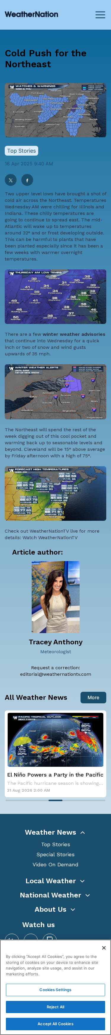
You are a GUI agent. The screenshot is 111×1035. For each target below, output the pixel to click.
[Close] (103, 947)
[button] (55, 832)
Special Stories (55, 854)
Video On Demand (55, 864)
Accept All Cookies (55, 1023)
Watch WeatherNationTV (50, 537)
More (93, 697)
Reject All (55, 1006)
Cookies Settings (55, 989)
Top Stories (55, 844)
